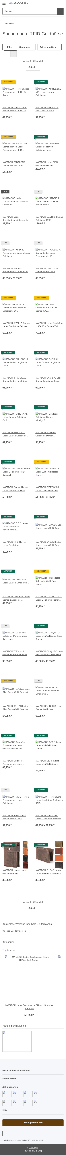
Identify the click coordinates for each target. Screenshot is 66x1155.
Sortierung (25, 47)
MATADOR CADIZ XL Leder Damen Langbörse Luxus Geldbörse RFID (48, 379)
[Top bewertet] (63, 950)
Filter (10, 47)
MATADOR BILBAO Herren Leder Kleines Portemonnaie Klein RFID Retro (48, 872)
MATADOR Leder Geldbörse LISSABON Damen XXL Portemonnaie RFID (49, 325)
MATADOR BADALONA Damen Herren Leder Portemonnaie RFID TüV (14, 164)
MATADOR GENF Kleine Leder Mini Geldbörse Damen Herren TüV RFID (47, 762)
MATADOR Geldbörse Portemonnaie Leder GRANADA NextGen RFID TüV (14, 762)
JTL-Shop (38, 1151)
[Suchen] (60, 11)
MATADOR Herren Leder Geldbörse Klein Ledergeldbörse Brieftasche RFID (14, 872)
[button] (51, 3)
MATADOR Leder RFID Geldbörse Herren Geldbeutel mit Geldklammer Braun (46, 164)
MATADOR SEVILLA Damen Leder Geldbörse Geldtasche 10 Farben (15, 325)
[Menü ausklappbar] (4, 2)
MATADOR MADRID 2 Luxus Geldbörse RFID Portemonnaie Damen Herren (49, 218)
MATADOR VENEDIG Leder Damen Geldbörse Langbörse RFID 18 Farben (48, 708)
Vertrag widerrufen (33, 1122)
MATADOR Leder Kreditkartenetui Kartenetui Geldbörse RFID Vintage (16, 218)
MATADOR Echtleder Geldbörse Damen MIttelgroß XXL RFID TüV (47, 434)
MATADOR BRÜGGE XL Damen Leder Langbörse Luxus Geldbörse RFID (15, 379)
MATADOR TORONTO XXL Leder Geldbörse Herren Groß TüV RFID (48, 598)
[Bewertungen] (6, 113)
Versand (40, 1140)
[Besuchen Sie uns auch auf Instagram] (21, 1133)
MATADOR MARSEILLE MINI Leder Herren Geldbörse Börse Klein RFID (49, 109)
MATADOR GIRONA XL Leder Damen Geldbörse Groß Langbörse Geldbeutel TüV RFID (14, 434)
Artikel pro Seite (48, 47)
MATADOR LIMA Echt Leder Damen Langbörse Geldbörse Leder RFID (16, 598)
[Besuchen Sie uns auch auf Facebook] (5, 1133)
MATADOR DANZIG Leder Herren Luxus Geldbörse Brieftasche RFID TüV (48, 544)
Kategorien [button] (8, 942)
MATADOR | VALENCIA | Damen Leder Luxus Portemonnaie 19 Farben (48, 270)
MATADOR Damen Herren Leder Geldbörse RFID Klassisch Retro (15, 489)
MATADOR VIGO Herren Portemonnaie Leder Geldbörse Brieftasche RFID (16, 817)
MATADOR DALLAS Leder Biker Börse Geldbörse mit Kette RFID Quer (15, 708)
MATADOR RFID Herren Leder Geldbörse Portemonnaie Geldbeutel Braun (15, 544)
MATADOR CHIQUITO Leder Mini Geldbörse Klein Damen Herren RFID (49, 653)
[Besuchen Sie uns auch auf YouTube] (13, 1133)
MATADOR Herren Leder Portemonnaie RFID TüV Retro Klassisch (14, 109)
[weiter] (61, 67)
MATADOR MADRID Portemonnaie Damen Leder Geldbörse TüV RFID (15, 270)
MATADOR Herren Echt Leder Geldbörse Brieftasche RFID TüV (47, 817)
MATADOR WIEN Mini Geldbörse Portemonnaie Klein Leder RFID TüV (15, 653)
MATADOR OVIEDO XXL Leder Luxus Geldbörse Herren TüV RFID (47, 489)
